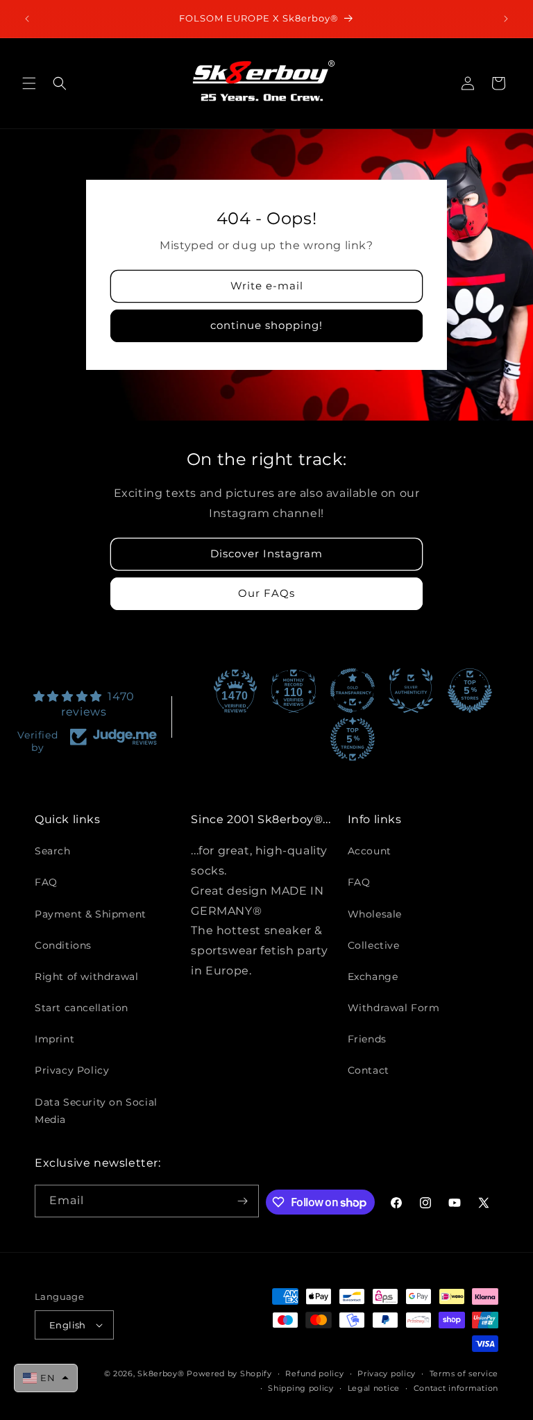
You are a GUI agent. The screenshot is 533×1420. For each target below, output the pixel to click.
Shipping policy (301, 1388)
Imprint (54, 1039)
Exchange (373, 976)
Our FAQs (266, 593)
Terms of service (464, 1373)
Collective (374, 945)
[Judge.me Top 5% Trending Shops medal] (352, 739)
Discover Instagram (266, 553)
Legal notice (374, 1388)
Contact (368, 1070)
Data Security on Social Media (96, 1111)
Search (53, 851)
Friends (367, 1039)
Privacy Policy (72, 1070)
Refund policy (314, 1373)
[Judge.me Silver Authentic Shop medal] (411, 690)
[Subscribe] (243, 1201)
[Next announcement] (506, 18)
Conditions (63, 945)
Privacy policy (386, 1373)
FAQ (46, 882)
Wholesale (375, 914)
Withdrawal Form (394, 1007)
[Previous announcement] (27, 18)
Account (369, 851)
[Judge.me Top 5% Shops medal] (470, 690)
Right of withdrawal (86, 976)
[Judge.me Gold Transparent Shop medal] (352, 690)
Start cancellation (81, 1007)
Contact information (456, 1388)
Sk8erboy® (160, 1373)
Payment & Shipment (90, 914)
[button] (29, 83)
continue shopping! (266, 325)
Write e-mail (266, 285)
